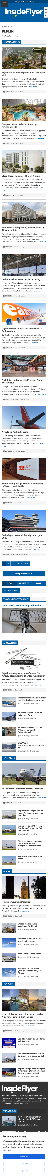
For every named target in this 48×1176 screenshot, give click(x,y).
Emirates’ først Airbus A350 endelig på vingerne (30, 939)
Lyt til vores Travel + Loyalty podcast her (21, 605)
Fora (38, 583)
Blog (9, 583)
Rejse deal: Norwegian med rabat (30, 857)
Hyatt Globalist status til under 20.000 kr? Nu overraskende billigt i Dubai (22, 1015)
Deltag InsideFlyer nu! (24, 573)
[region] (24, 1154)
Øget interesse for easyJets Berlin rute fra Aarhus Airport (22, 329)
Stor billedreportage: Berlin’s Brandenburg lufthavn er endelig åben (22, 485)
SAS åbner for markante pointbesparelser (22, 788)
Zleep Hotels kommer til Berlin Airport (21, 175)
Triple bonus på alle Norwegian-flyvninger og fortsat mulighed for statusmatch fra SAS (32, 1070)
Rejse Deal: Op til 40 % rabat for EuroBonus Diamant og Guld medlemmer (31, 828)
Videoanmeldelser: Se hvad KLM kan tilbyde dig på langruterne (32, 698)
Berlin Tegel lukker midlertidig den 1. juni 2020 (22, 536)
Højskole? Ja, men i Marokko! (16, 901)
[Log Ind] (46, 15)
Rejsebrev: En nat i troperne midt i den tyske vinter (23, 74)
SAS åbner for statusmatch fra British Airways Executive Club (31, 1054)
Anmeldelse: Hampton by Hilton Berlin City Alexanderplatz (23, 229)
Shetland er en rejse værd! (29, 953)
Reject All (24, 1170)
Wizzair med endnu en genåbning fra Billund (27, 924)
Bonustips (8, 983)
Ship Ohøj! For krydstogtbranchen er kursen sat (31, 745)
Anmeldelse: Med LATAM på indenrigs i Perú (30, 713)
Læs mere (33, 86)
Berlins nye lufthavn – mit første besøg (21, 279)
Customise (24, 1163)
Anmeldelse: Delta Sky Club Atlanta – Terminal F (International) (30, 729)
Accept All (24, 1156)
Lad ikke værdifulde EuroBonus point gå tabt (31, 1039)
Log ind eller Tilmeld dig (25, 2)
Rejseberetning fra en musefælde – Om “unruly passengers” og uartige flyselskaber (23, 674)
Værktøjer (24, 583)
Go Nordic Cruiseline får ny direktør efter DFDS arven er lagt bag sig (30, 1119)
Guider (6, 871)
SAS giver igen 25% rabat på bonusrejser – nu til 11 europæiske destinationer (30, 843)
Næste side (22, 564)
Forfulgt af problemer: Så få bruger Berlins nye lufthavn (23, 381)
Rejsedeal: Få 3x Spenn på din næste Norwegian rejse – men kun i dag (31, 812)
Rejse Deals (9, 758)
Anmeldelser (10, 643)
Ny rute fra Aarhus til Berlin (15, 431)
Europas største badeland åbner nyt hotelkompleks (19, 125)
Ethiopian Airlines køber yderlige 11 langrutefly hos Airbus (30, 970)
